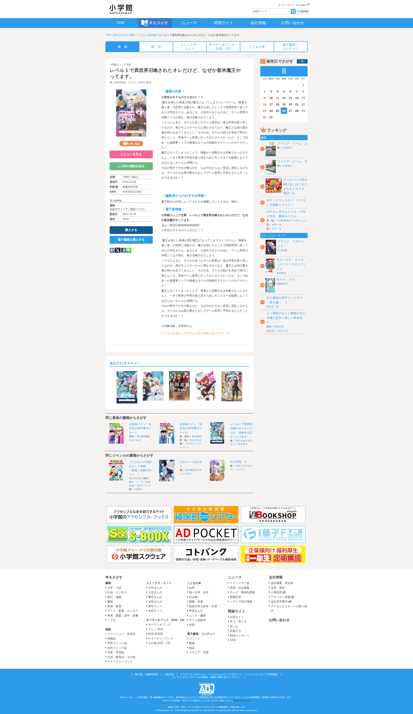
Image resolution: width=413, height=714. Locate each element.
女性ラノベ (155, 610)
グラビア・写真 (199, 652)
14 (297, 98)
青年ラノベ (155, 606)
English (303, 5)
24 (271, 111)
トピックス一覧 (240, 583)
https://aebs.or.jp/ (241, 700)
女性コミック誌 (117, 647)
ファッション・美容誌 (121, 633)
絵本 (192, 587)
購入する (131, 230)
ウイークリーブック (120, 661)
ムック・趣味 (197, 615)
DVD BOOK (155, 633)
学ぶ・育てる (238, 621)
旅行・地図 (114, 597)
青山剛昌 (141, 436)
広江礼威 (282, 250)
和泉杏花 (279, 326)
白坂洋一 (139, 489)
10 (271, 98)
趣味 (110, 601)
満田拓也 (281, 273)
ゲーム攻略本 (197, 620)
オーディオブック (159, 624)
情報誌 (111, 638)
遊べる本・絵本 (199, 592)
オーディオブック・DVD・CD (165, 620)
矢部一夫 (276, 224)
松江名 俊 (272, 306)
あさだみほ (145, 82)
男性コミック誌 (117, 643)
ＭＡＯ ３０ (285, 279)
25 (277, 111)
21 (297, 104)
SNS (233, 640)
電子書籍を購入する (131, 239)
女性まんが (155, 601)
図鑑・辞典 (196, 601)
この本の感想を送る (131, 166)
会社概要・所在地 (282, 583)
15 (303, 98)
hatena (112, 250)
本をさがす (120, 35)
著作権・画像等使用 (146, 674)
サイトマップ (288, 5)
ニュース (235, 577)
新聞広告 (235, 597)
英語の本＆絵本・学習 (203, 606)
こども (141, 35)
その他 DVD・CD (159, 643)
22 (303, 104)
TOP (108, 35)
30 (264, 117)
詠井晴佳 (189, 470)
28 (297, 111)
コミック (194, 638)
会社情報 (276, 577)
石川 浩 (276, 228)
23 (264, 111)
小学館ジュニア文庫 (120, 64)
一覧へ (302, 61)
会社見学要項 (279, 601)
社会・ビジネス (117, 592)
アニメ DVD (155, 629)
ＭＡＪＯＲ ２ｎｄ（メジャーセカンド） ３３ (293, 264)
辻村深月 (287, 147)
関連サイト (236, 611)
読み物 (152, 35)
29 (303, 111)
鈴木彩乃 (242, 444)
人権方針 (169, 674)
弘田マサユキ (144, 485)
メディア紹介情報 (241, 601)
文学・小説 (114, 587)
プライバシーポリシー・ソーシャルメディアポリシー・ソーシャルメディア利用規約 (229, 674)
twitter (117, 250)
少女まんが (155, 592)
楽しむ (234, 626)
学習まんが (197, 610)
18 (277, 104)
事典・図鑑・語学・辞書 (122, 615)
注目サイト (237, 617)
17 (271, 104)
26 (284, 111)
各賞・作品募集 (240, 587)
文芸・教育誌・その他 (121, 657)
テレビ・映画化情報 (242, 592)
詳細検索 (304, 11)
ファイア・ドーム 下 (292, 161)
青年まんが (155, 597)
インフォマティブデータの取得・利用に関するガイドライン (206, 677)
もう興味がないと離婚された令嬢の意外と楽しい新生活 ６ (286, 317)
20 (290, 104)
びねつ (188, 473)
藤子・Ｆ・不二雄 (138, 482)
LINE (128, 250)
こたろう (240, 469)
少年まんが (155, 587)
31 (271, 117)
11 (277, 98)
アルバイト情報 (280, 597)
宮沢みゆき (120, 82)
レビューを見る (131, 154)
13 (290, 98)
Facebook (123, 250)
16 (264, 104)
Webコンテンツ (240, 635)
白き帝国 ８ (238, 461)
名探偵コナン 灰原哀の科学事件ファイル (191, 428)
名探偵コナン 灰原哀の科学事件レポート (140, 428)
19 (284, 104)
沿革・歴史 (278, 587)
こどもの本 (194, 583)
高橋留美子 (282, 283)
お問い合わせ (279, 620)
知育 (192, 624)
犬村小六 (240, 466)
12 (284, 98)
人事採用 (276, 592)
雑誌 (108, 629)
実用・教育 (114, 606)
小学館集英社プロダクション (292, 220)
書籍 (132, 35)
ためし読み (131, 143)
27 (290, 111)
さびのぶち (282, 330)
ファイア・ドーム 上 (292, 143)
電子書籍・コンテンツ (201, 633)
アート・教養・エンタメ (122, 610)
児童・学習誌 (115, 652)
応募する (235, 630)
